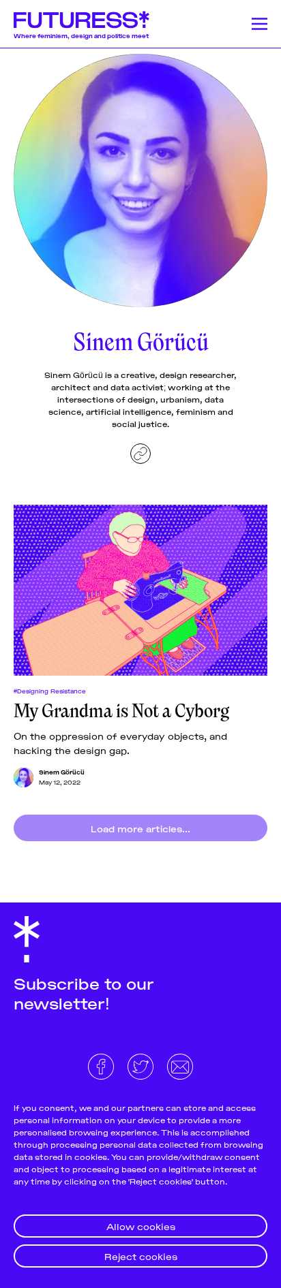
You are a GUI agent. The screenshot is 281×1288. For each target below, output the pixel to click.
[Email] (180, 1064)
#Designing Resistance (50, 690)
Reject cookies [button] (140, 1255)
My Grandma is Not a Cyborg (121, 711)
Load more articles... (140, 828)
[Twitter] (142, 1064)
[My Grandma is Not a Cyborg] (140, 590)
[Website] (140, 453)
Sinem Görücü (62, 771)
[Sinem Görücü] (23, 777)
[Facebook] (102, 1064)
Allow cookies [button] (140, 1225)
